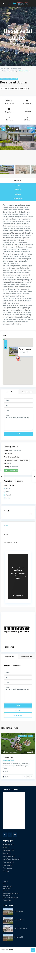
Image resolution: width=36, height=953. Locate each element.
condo (5, 847)
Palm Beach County (11, 71)
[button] (22, 362)
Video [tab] (6, 534)
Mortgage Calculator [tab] (10, 542)
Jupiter (7, 68)
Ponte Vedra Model (20, 928)
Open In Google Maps (11, 470)
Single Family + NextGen (10, 859)
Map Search (6, 888)
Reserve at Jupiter (16, 68)
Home (1, 68)
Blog (4, 884)
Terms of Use (7, 900)
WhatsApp (18, 715)
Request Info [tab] (10, 392)
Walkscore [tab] (18, 189)
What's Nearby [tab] (18, 198)
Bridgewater (8, 752)
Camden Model (19, 920)
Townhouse (6, 865)
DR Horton (9, 647)
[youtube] (15, 835)
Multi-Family (6, 850)
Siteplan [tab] (18, 194)
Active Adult (6, 844)
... (8, 768)
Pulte (8, 777)
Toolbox (5, 881)
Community (14, 79)
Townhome (6, 862)
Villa (4, 871)
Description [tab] (18, 180)
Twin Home (6, 868)
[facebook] (5, 835)
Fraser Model (18, 911)
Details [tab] (18, 185)
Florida (4, 71)
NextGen (5, 853)
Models (7, 511)
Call (18, 710)
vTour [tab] (6, 526)
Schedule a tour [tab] (27, 392)
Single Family (5, 79)
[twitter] (10, 835)
